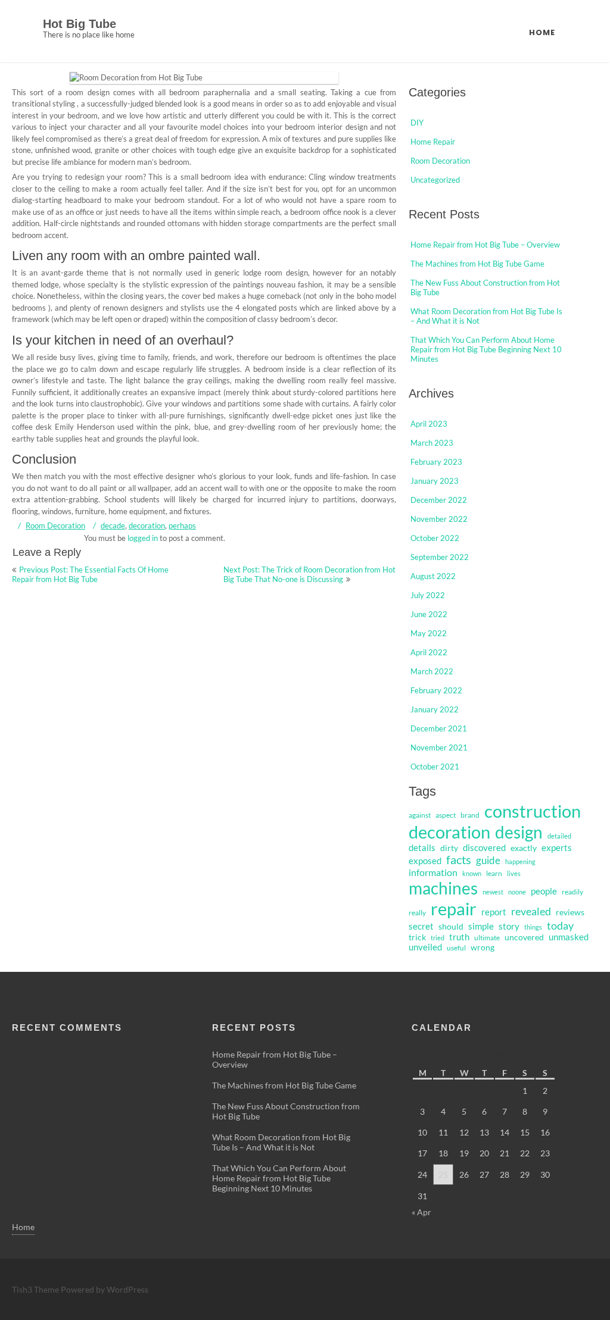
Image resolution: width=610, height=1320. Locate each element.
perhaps (182, 525)
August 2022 (433, 576)
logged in (142, 538)
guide (488, 860)
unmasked (569, 937)
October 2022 (434, 538)
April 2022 (428, 652)
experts (556, 847)
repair (454, 908)
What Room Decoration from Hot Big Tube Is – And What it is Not (281, 1142)
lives (514, 873)
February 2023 (436, 462)
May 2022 (428, 633)
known (471, 873)
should (450, 926)
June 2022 (428, 614)
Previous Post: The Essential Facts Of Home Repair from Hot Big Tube (90, 574)
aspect (445, 815)
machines (443, 888)
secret (421, 926)
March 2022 (431, 671)
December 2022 (438, 500)
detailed (559, 836)
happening (520, 861)
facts (458, 860)
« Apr (421, 1212)
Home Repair (432, 141)
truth (459, 937)
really (417, 912)
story (509, 926)
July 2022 (427, 595)
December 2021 (438, 728)
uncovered (524, 937)
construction (532, 811)
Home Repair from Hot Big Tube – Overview (485, 244)
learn (494, 873)
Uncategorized (435, 179)
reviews (570, 912)
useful (456, 947)
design (519, 832)
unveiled (425, 947)
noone (517, 892)
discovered (484, 847)
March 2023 (431, 443)
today (560, 925)
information (433, 872)
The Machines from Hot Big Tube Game (477, 263)
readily (572, 891)
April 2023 (428, 423)
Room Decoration (55, 525)
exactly (524, 848)
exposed (425, 861)
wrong (482, 947)
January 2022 (434, 709)
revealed (531, 911)
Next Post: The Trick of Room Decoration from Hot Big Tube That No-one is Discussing (309, 574)
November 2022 (439, 519)
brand (470, 815)
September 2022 (439, 557)
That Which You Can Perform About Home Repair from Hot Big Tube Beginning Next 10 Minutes (486, 349)
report (493, 912)
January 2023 (434, 481)
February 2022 (436, 690)
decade (113, 525)
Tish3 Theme (36, 1289)
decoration (147, 525)
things (533, 927)
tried (437, 937)
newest (493, 892)
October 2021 (434, 766)
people (544, 891)
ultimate (487, 937)
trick (417, 937)
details (422, 847)
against (420, 815)
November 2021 (439, 747)
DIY (417, 122)
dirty (449, 848)
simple (481, 926)
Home (542, 32)
